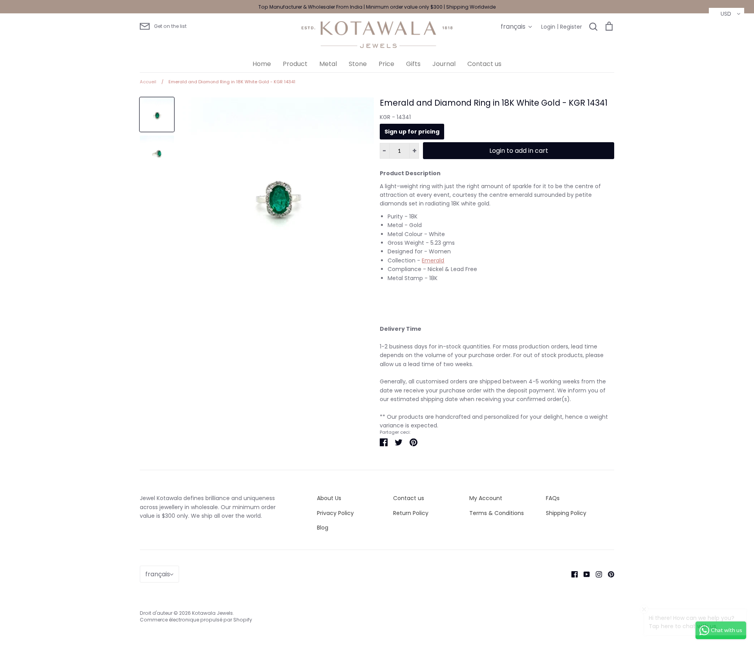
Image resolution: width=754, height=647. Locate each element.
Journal (444, 63)
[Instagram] (596, 574)
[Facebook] (572, 574)
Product (295, 63)
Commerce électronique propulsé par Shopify (196, 619)
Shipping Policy (566, 513)
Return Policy (410, 513)
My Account (485, 498)
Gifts (413, 63)
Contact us (484, 63)
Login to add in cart (518, 150)
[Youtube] (584, 574)
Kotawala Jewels (212, 613)
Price (386, 63)
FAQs (553, 498)
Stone (358, 63)
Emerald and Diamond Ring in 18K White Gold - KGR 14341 (494, 102)
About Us (329, 498)
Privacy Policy (335, 513)
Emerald (433, 260)
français (513, 26)
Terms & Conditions (496, 513)
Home (262, 63)
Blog (322, 528)
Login (548, 27)
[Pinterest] (608, 574)
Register (571, 27)
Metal (328, 63)
